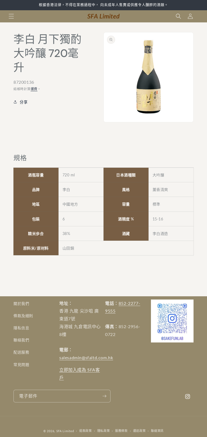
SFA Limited (65, 431)
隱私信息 (21, 327)
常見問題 (21, 364)
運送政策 (139, 430)
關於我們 (21, 303)
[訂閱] (104, 396)
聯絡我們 (21, 340)
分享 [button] (23, 102)
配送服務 (21, 352)
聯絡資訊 (157, 430)
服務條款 (121, 430)
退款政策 (85, 430)
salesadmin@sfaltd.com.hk (86, 357)
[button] (11, 16)
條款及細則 (23, 315)
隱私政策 (103, 430)
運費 (34, 89)
